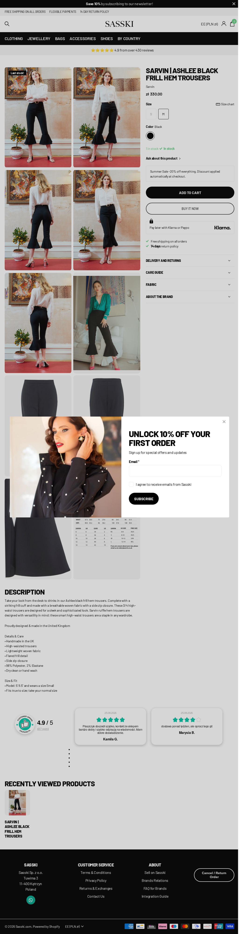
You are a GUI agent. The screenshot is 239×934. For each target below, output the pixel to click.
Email (132, 461)
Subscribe (142, 498)
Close (222, 422)
